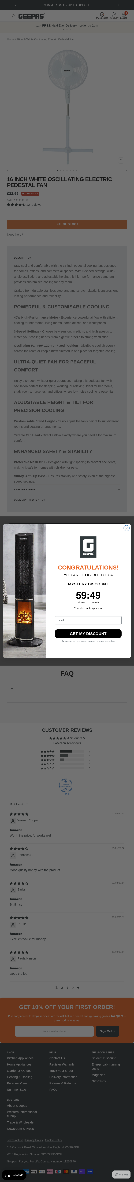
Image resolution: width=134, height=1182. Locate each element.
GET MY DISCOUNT (88, 634)
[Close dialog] (126, 528)
